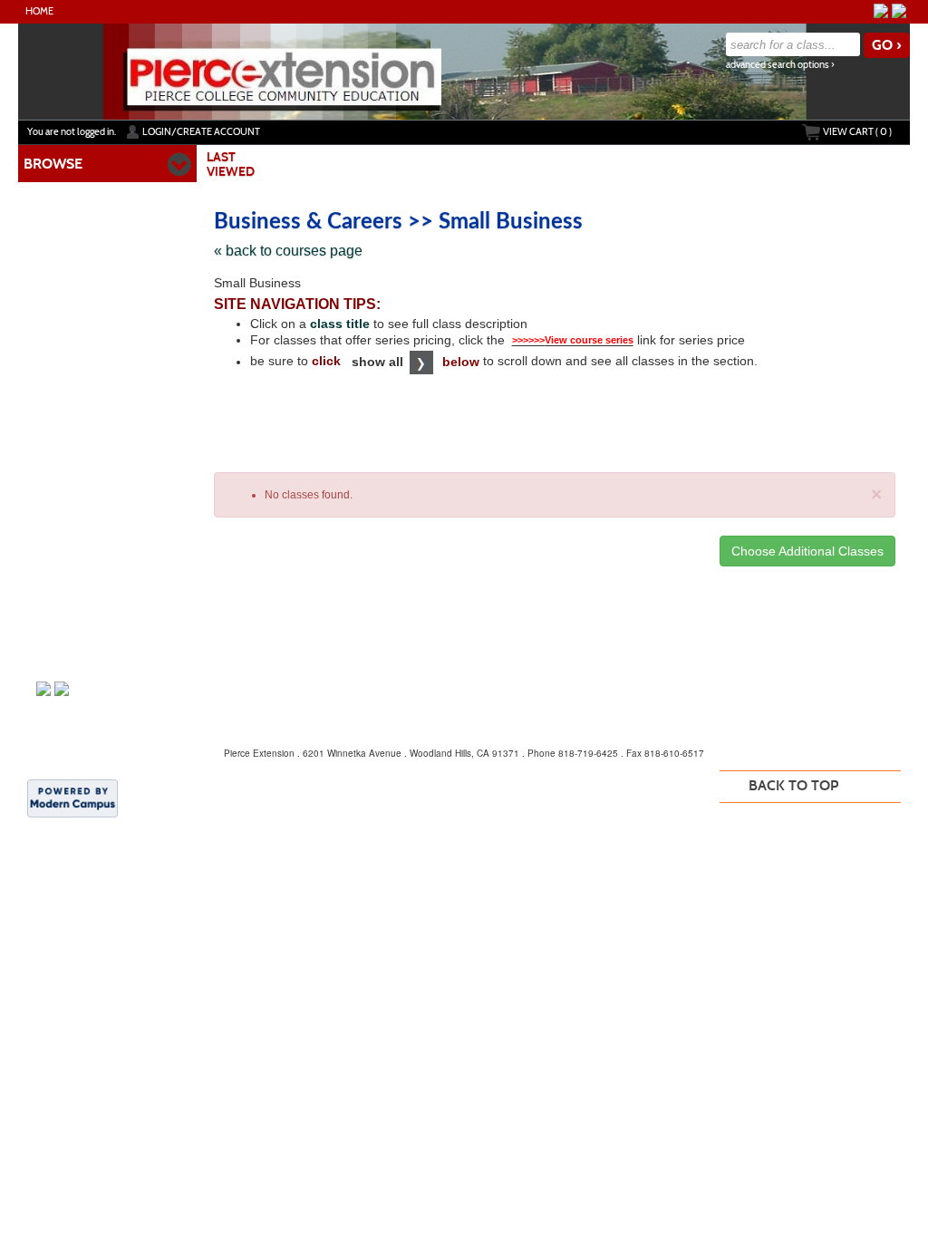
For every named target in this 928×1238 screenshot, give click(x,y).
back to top (793, 785)
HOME (39, 11)
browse (53, 163)
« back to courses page (288, 250)
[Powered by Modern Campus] (72, 797)
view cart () (857, 131)
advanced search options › (780, 65)
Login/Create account (201, 131)
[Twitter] (899, 11)
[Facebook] (881, 11)
